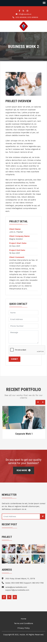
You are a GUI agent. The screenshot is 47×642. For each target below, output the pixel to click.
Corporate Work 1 (23, 433)
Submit (14, 359)
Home (23, 619)
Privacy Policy (23, 628)
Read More (22, 470)
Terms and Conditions (23, 623)
